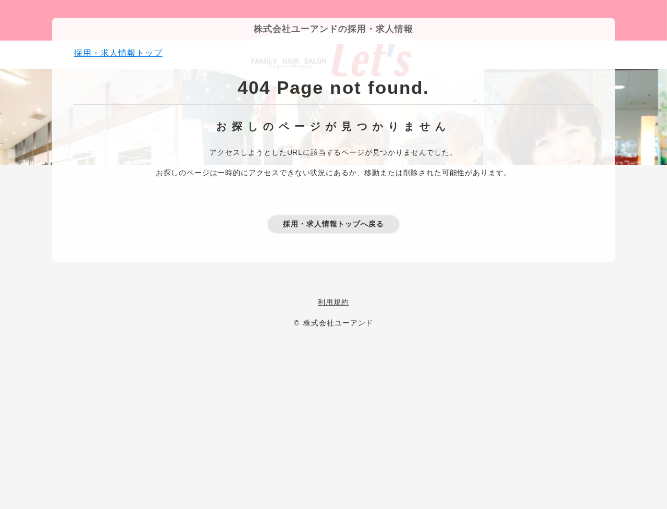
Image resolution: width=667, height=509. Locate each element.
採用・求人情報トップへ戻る (333, 224)
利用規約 (333, 302)
